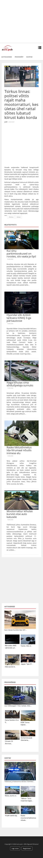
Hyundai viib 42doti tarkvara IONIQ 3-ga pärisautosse (19, 317)
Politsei (19, 217)
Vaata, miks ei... (26, 646)
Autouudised (6, 57)
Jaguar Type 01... (27, 664)
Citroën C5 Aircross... (9, 742)
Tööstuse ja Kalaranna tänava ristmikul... (19, 781)
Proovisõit (19, 57)
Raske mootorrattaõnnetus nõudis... (28, 818)
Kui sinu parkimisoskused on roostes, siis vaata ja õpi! (21, 253)
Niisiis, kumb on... (11, 796)
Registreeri (27, 848)
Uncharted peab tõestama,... (26, 739)
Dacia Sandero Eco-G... (12, 721)
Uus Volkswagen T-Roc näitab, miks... (18, 706)
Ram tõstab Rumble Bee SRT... (15, 630)
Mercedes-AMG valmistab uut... (10, 647)
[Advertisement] (21, 21)
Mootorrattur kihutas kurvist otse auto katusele (20, 514)
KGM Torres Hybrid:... (25, 723)
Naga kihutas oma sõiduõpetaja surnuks (20, 384)
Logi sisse (15, 848)
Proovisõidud (10, 682)
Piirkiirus (11, 217)
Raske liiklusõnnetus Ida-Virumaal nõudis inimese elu (19, 450)
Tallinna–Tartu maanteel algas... (27, 800)
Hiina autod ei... (10, 667)
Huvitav (29, 57)
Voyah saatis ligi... (11, 816)
